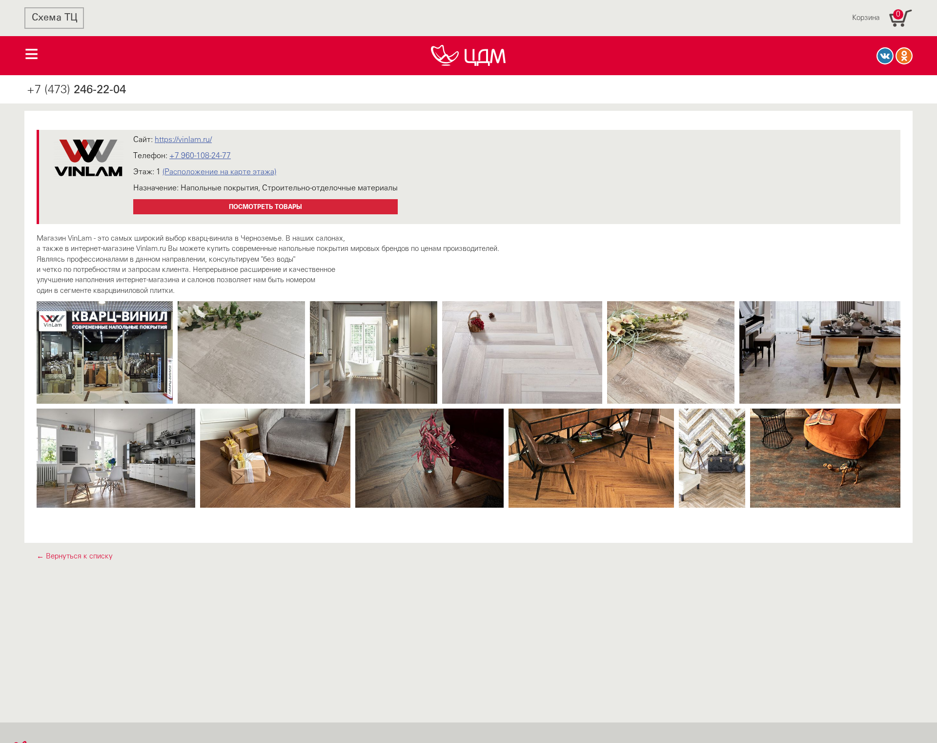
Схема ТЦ (54, 18)
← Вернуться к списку (75, 556)
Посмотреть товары (265, 207)
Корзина (876, 16)
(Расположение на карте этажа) (219, 172)
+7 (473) (76, 90)
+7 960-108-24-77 (200, 156)
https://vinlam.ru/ (183, 140)
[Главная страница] (468, 55)
